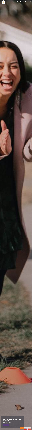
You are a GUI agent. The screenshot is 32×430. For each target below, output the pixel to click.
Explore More (6, 425)
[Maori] (25, 429)
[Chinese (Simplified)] (30, 429)
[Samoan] (28, 429)
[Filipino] (26, 429)
